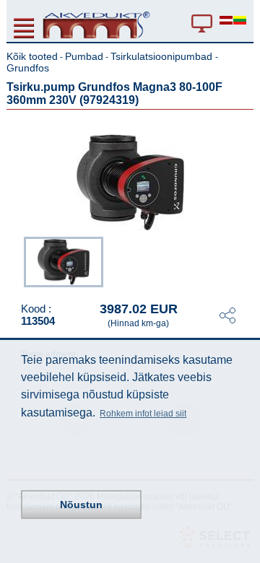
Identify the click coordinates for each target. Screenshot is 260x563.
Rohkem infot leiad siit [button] (143, 414)
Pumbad (84, 56)
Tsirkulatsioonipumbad (162, 56)
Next (243, 260)
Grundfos (27, 68)
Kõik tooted (32, 56)
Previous (16, 260)
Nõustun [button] (81, 504)
